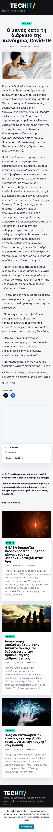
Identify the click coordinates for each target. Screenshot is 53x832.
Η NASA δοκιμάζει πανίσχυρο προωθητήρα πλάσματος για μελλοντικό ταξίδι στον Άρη (25, 554)
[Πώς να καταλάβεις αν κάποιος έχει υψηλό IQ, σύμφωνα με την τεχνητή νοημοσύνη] (26, 712)
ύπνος (8, 458)
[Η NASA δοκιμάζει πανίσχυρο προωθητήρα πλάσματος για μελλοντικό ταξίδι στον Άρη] (26, 524)
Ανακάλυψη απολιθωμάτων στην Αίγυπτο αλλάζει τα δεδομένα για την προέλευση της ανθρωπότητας (22, 649)
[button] (26, 826)
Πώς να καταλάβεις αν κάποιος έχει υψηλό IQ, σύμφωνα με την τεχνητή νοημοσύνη (25, 740)
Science (27, 23)
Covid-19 (19, 458)
